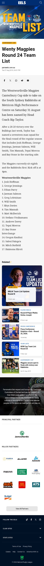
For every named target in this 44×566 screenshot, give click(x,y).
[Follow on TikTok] (27, 519)
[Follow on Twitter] (36, 519)
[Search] (40, 2)
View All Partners (22, 508)
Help (14, 552)
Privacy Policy (27, 546)
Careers (8, 552)
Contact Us (21, 552)
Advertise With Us (32, 552)
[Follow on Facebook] (31, 519)
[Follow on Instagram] (40, 519)
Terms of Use (16, 546)
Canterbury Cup (9, 43)
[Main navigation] (3, 2)
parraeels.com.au (8, 67)
